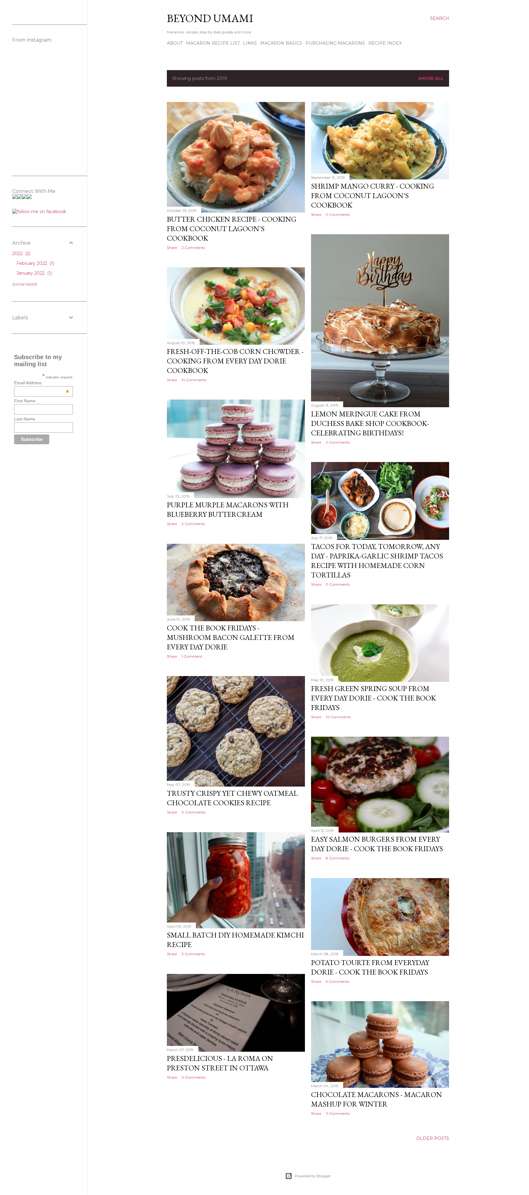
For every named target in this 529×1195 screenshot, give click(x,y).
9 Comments (337, 981)
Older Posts (432, 1138)
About (175, 43)
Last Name (24, 418)
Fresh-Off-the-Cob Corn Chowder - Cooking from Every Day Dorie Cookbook (235, 361)
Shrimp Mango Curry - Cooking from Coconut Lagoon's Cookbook (372, 195)
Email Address (41, 382)
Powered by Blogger (313, 1176)
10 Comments (338, 717)
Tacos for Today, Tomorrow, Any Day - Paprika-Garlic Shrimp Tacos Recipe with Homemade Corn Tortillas (377, 561)
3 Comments (193, 954)
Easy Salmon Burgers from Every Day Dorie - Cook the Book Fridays (377, 843)
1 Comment (192, 656)
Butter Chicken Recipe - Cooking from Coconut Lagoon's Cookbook (231, 228)
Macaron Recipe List (213, 43)
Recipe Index (385, 43)
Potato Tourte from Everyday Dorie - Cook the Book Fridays (370, 967)
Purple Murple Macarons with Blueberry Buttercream (228, 509)
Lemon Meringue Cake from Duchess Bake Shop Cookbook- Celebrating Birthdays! (370, 423)
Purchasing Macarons (335, 43)
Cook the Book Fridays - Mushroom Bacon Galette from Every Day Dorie (231, 637)
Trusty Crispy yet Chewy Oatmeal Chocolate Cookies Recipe (232, 797)
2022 (20, 253)
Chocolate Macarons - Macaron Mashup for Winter (376, 1099)
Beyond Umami (210, 18)
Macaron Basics (281, 43)
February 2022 (35, 263)
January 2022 (34, 273)
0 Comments (338, 214)
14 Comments (194, 380)
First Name (25, 400)
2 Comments (193, 247)
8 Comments (337, 858)
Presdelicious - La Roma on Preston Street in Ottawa (220, 1063)
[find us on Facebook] (39, 211)
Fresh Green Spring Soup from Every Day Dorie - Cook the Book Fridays (373, 698)
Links (250, 43)
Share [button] (172, 247)
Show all (431, 78)
